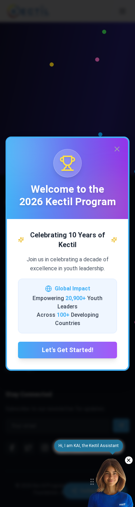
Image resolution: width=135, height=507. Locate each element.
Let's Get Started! (67, 349)
